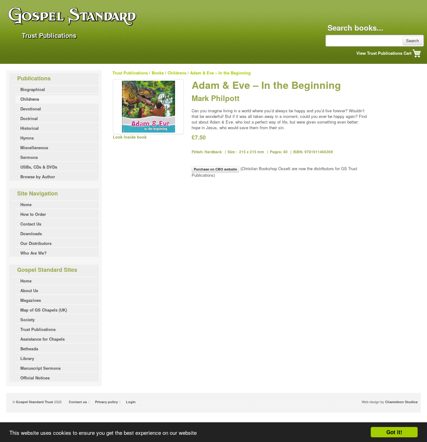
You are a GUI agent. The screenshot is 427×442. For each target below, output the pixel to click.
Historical (29, 128)
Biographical (32, 89)
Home (26, 204)
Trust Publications (38, 329)
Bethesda (29, 349)
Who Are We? (33, 253)
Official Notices (35, 378)
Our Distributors (36, 243)
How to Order (33, 214)
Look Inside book (130, 137)
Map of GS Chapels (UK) (43, 310)
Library (27, 358)
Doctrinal (29, 118)
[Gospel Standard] (105, 22)
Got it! (394, 432)
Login (131, 401)
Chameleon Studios (401, 401)
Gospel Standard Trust (34, 401)
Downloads (31, 233)
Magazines (30, 300)
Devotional (30, 109)
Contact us (78, 401)
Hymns (27, 138)
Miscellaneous (34, 147)
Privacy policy (106, 401)
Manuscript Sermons (40, 368)
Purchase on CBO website (215, 169)
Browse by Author (37, 177)
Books (158, 73)
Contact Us (30, 224)
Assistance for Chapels (42, 339)
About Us (29, 290)
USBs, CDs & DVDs (38, 167)
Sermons (29, 157)
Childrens (29, 99)
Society (27, 320)
